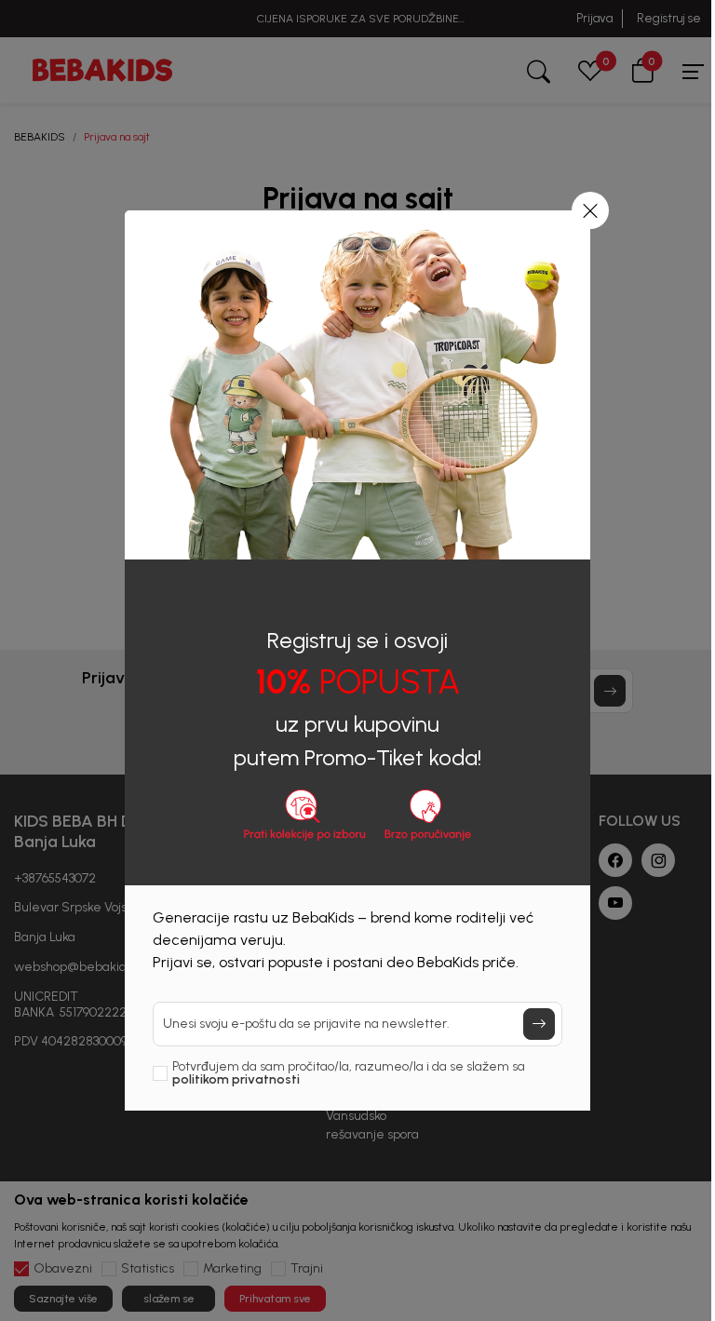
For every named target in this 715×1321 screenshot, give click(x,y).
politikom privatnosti (236, 1079)
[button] (590, 210)
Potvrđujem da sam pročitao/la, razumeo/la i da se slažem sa (348, 1073)
